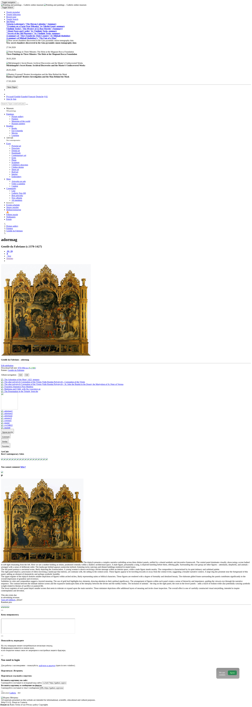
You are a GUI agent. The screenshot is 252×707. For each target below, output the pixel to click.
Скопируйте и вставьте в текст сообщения (20, 688)
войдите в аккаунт (47, 665)
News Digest (12, 87)
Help (3, 702)
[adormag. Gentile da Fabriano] (46, 355)
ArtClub (13, 139)
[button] (13, 12)
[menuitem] (46, 96)
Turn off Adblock (8, 600)
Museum (11, 109)
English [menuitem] (17, 96)
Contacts (23, 702)
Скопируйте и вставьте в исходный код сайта (21, 683)
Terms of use (20, 705)
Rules (12, 705)
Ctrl (20, 375)
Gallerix (12, 693)
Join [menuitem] (14, 99)
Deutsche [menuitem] (40, 96)
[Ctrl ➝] (7, 411)
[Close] (27, 104)
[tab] (9, 251)
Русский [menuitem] (10, 96)
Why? (23, 467)
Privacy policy (32, 705)
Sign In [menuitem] (9, 99)
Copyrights (43, 705)
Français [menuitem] (31, 96)
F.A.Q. (9, 702)
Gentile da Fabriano (16, 370)
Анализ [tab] (9, 258)
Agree (232, 673)
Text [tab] (9, 256)
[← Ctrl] (19, 391)
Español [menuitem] (24, 96)
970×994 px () (27, 368)
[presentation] (128, 261)
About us (16, 702)
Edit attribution (7, 365)
